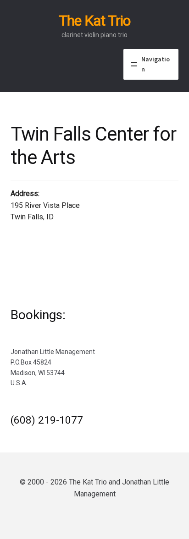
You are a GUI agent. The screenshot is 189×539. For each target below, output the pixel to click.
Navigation (155, 64)
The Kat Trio (94, 20)
